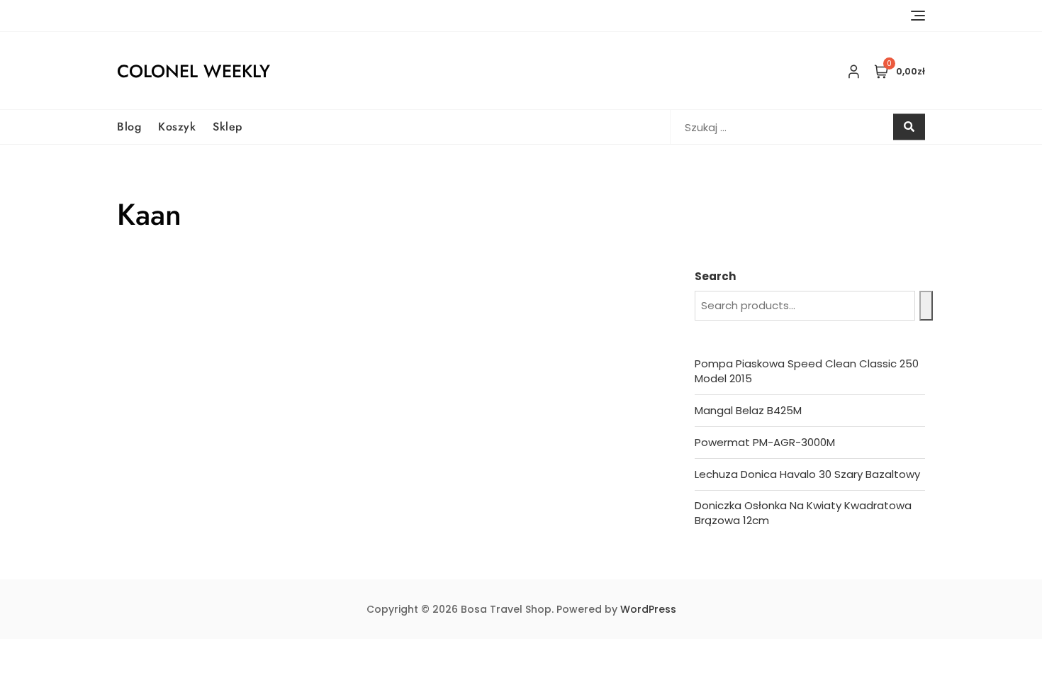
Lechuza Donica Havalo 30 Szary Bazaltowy (807, 474)
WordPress (648, 609)
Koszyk (177, 126)
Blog (129, 126)
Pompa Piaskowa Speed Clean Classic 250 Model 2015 (807, 371)
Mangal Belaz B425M (748, 410)
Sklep (227, 126)
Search (715, 276)
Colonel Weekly (193, 71)
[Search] (926, 306)
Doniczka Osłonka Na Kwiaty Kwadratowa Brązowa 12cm (803, 513)
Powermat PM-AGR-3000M (765, 442)
